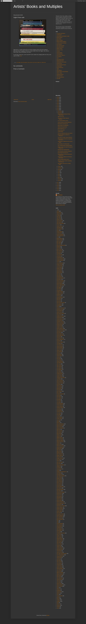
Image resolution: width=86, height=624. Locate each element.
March (59, 177)
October (59, 166)
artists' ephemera (60, 584)
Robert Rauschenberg (61, 505)
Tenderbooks (59, 550)
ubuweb (58, 606)
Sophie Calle (44, 62)
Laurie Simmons (60, 406)
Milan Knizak (59, 451)
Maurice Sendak (60, 438)
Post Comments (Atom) (22, 101)
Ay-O (58, 237)
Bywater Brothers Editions (61, 41)
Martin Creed (59, 434)
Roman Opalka (59, 509)
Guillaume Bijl (59, 325)
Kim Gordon (59, 396)
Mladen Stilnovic (60, 455)
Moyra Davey (59, 456)
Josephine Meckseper (61, 377)
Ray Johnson (35, 62)
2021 (58, 105)
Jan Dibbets (59, 343)
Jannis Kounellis (60, 347)
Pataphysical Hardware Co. (62, 471)
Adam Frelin (59, 212)
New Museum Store (60, 59)
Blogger (47, 615)
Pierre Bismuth (59, 481)
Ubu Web (58, 78)
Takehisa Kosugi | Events (62, 126)
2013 (58, 188)
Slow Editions (59, 70)
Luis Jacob (59, 419)
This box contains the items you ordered (65, 133)
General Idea (59, 314)
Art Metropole (59, 34)
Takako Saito (59, 546)
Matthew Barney (60, 437)
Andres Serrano (60, 226)
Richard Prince (59, 493)
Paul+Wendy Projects (61, 475)
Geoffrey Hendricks (60, 316)
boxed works (59, 591)
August (59, 169)
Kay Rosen (59, 384)
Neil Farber (59, 463)
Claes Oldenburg (60, 263)
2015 (58, 185)
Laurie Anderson (60, 404)
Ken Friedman (59, 391)
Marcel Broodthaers (24, 62)
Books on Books (60, 40)
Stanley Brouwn (60, 538)
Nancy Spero (30, 62)
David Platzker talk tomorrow (63, 152)
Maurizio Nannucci (60, 441)
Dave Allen (59, 273)
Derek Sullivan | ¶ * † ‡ (62, 128)
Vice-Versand (59, 569)
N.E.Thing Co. (59, 459)
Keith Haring (59, 387)
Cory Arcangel (59, 267)
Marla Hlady (59, 433)
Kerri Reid (58, 395)
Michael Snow (59, 448)
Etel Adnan (59, 299)
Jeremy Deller (59, 355)
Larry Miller (59, 402)
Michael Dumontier (60, 445)
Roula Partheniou (60, 67)
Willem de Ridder (60, 572)
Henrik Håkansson (60, 335)
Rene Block (59, 490)
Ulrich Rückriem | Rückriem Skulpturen (65, 151)
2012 (58, 190)
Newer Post (16, 99)
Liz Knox (58, 415)
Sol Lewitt (58, 531)
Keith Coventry (59, 385)
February (59, 178)
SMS (58, 520)
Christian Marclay (60, 260)
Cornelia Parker (60, 265)
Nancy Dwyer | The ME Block (63, 125)
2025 (58, 98)
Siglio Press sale (61, 116)
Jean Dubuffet (59, 351)
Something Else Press (61, 533)
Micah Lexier (59, 444)
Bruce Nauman (59, 250)
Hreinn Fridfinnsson (60, 339)
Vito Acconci (59, 571)
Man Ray (58, 422)
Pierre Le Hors (59, 482)
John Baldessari (60, 362)
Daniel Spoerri (59, 272)
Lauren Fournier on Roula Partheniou (64, 122)
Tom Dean (59, 559)
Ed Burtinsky (59, 294)
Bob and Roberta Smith (61, 245)
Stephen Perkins (60, 539)
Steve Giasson (59, 541)
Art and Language (60, 234)
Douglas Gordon (60, 291)
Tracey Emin (59, 564)
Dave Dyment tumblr (60, 45)
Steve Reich (59, 542)
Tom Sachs (59, 560)
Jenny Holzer (59, 354)
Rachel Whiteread (60, 486)
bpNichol (58, 593)
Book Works (59, 38)
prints (58, 602)
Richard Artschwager (60, 492)
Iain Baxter (59, 340)
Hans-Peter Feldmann (61, 329)
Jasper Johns (59, 350)
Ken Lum (58, 392)
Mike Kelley (59, 449)
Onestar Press (59, 63)
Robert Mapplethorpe (61, 503)
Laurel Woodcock (60, 403)
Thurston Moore (60, 556)
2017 (58, 182)
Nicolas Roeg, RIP (61, 130)
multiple (58, 599)
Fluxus (58, 306)
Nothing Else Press (60, 60)
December (60, 111)
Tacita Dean (59, 545)
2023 (58, 101)
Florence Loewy (60, 49)
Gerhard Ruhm (59, 320)
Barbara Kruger (59, 239)
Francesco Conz (60, 309)
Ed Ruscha (59, 295)
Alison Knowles (59, 220)
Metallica (58, 443)
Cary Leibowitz (59, 254)
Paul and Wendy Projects (61, 64)
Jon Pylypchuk (59, 369)
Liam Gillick (59, 414)
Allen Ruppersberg (60, 223)
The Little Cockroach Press (62, 553)
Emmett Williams (60, 297)
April (59, 175)
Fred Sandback (59, 310)
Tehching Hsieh (59, 549)
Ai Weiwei (58, 215)
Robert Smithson (60, 507)
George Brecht (59, 317)
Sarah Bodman (59, 526)
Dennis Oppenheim (60, 284)
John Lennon (59, 365)
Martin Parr (59, 436)
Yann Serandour (60, 578)
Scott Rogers (59, 527)
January (59, 180)
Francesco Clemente (60, 308)
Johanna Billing (59, 361)
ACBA (58, 211)
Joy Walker (59, 378)
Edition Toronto (59, 48)
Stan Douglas (59, 537)
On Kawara (59, 467)
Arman (58, 230)
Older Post (49, 99)
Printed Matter (59, 66)
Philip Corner (59, 478)
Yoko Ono (58, 580)
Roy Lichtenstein (60, 516)
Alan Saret (59, 216)
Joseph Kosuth (59, 376)
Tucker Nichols (59, 565)
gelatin (58, 597)
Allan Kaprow (59, 222)
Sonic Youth (59, 534)
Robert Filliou (59, 500)
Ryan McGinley (59, 518)
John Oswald (59, 366)
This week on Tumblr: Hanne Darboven (65, 137)
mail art (58, 598)
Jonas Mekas (59, 372)
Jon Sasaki (59, 370)
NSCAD (58, 460)
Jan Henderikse (60, 344)
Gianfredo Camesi (60, 321)
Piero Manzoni (59, 479)
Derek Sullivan (59, 286)
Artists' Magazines (60, 235)
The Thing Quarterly (60, 77)
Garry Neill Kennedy (60, 313)
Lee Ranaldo (59, 410)
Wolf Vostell (59, 576)
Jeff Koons (59, 353)
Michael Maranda (60, 447)
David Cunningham (60, 280)
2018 (58, 109)
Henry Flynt (59, 336)
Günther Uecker (60, 327)
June (59, 172)
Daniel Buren (59, 269)
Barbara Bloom (59, 238)
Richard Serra (59, 494)
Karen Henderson (60, 381)
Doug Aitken (59, 290)
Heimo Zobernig (60, 333)
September (60, 167)
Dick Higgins (19, 62)
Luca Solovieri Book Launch (63, 120)
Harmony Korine (60, 331)
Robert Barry (59, 497)
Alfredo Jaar (59, 219)
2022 (58, 103)
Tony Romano (59, 563)
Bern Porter (59, 243)
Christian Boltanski (60, 258)
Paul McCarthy (59, 474)
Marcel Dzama (59, 426)
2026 (58, 97)
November (60, 112)
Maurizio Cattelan (60, 440)
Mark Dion (59, 429)
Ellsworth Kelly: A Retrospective (63, 149)
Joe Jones (59, 358)
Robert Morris (59, 504)
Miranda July (59, 452)
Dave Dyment (59, 44)
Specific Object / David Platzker (62, 71)
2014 (58, 187)
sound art (58, 605)
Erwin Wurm (59, 298)
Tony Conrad (59, 561)
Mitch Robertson (60, 453)
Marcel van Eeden (60, 428)
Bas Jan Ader (59, 241)
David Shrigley (59, 283)
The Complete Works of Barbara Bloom (65, 145)
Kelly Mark (59, 389)
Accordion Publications (61, 33)
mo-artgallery (59, 56)
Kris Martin (59, 399)
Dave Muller (59, 275)
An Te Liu (58, 224)
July (59, 171)
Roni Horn (59, 512)
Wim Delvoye (59, 575)
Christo (58, 261)
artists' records (59, 586)
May (59, 174)
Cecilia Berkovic (60, 257)
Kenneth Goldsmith (60, 393)
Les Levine (59, 413)
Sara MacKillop (59, 524)
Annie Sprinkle (59, 228)
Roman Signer (59, 511)
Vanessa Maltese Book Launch (63, 159)
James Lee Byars (60, 342)
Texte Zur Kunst (59, 75)
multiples (58, 601)
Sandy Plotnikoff (60, 523)
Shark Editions (59, 530)
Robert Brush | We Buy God (63, 123)
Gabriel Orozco (59, 312)
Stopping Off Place (60, 74)
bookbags (58, 590)
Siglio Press (39, 62)
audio (58, 587)
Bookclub (58, 246)
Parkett (58, 470)
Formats (58, 51)
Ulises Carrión (59, 567)
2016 (58, 183)
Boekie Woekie (59, 37)
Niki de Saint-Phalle (60, 464)
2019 (58, 108)
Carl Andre (59, 253)
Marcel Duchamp (60, 425)
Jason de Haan (59, 348)
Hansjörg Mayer (60, 53)
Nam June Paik (59, 462)
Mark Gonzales (59, 430)
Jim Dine (58, 357)
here (21, 55)
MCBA (58, 421)
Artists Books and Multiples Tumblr (63, 36)
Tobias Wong (59, 557)
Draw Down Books (60, 47)
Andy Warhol (59, 227)
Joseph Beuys (59, 374)
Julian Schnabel (60, 380)
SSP (57, 522)
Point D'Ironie (59, 485)
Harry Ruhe (59, 332)
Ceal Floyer (59, 256)
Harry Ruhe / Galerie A (61, 55)
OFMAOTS (59, 466)
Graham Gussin (59, 324)
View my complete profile (60, 205)
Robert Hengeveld (60, 501)
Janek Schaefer (59, 346)
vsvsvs (58, 608)
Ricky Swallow (59, 496)
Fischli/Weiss (59, 305)
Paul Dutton (59, 473)
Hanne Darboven (60, 328)
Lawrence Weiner (60, 407)
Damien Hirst (59, 268)
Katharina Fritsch (60, 383)
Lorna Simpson (59, 417)
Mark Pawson (59, 432)
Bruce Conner (59, 249)
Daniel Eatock (59, 271)
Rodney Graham (60, 508)
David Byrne (59, 279)
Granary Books (59, 52)
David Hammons (60, 282)
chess (58, 594)
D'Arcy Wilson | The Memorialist (63, 143)
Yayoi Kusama (59, 579)
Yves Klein (59, 582)
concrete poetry (59, 595)
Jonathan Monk (59, 373)
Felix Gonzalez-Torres (61, 302)
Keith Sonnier (59, 388)
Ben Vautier (59, 242)
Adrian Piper (59, 213)
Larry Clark (59, 400)
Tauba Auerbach (60, 548)
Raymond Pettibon (60, 489)
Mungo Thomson (60, 458)
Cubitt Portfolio (60, 131)
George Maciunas (60, 318)
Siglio (58, 68)
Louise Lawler (59, 418)
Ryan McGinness (60, 519)
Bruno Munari (59, 252)
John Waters (59, 368)
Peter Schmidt (59, 477)
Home (33, 99)
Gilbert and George (60, 323)
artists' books (59, 583)
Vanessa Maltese (60, 568)
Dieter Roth (59, 288)
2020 (58, 106)
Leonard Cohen (60, 411)
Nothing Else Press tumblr (61, 62)
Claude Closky (59, 264)
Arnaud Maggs (59, 231)
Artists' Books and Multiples (37, 6)
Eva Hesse (59, 301)
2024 (58, 100)
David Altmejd (59, 276)
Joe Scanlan (59, 359)
